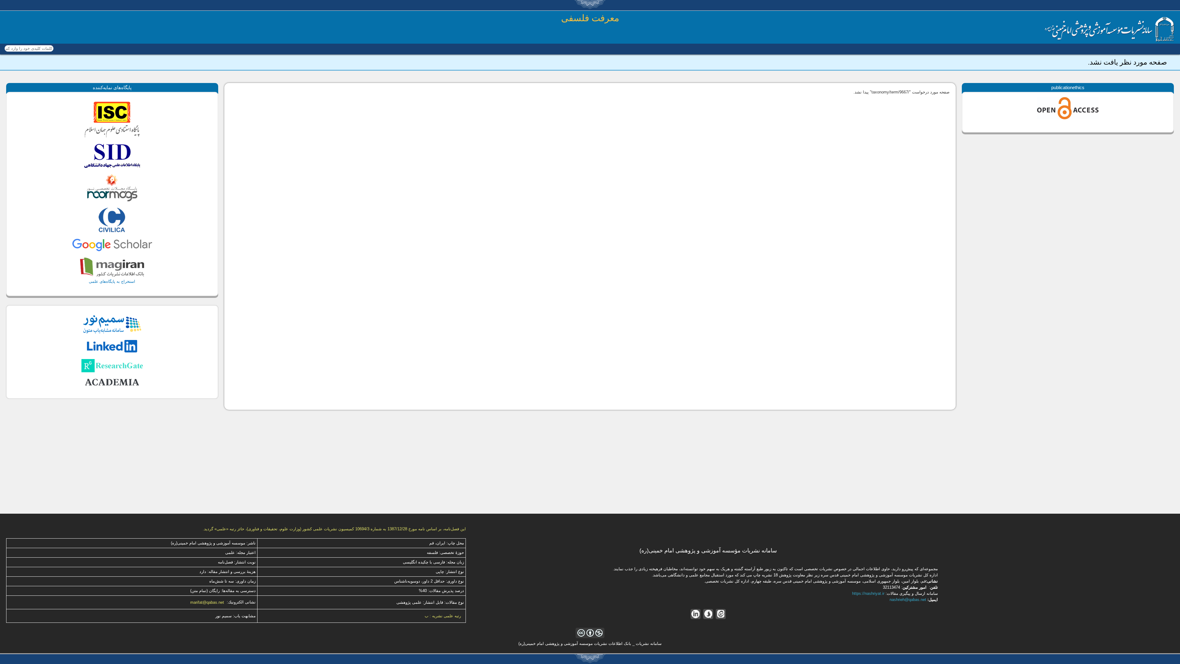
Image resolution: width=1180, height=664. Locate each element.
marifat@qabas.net (207, 602)
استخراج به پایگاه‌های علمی (112, 281)
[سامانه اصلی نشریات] (1109, 40)
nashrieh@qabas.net (908, 599)
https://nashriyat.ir (868, 593)
